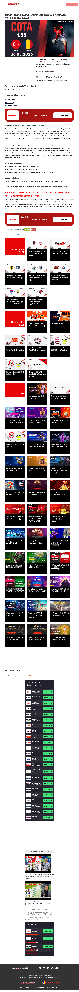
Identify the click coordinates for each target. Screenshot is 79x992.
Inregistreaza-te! (72, 4)
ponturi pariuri (51, 62)
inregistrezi (16, 676)
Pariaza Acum (48, 931)
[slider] (32, 934)
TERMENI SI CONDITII (26, 987)
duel (40, 64)
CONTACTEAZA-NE (51, 987)
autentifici (29, 676)
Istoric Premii (34, 920)
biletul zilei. (43, 66)
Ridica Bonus (62, 115)
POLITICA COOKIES (39, 987)
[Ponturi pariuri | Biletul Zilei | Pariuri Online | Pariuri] (14, 5)
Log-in (62, 4)
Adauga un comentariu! (12, 235)
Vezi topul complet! (32, 953)
